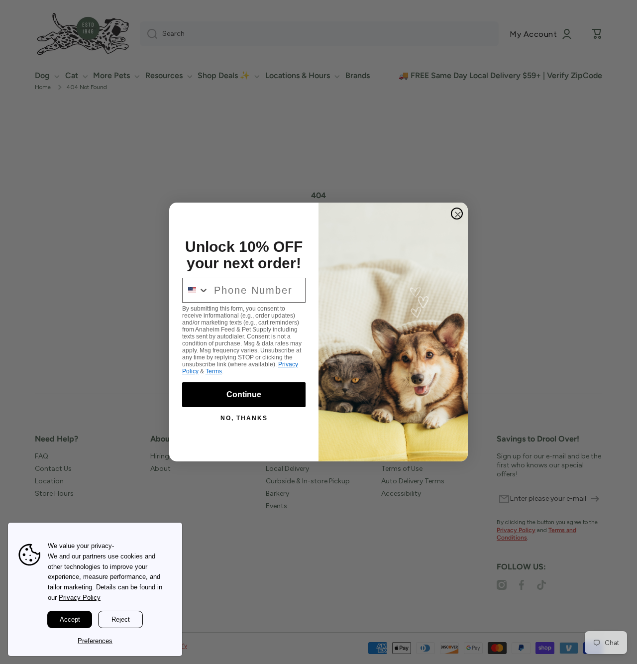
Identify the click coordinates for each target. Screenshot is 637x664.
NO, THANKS (244, 418)
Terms (214, 371)
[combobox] (196, 290)
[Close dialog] (457, 214)
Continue (243, 394)
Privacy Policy (80, 597)
